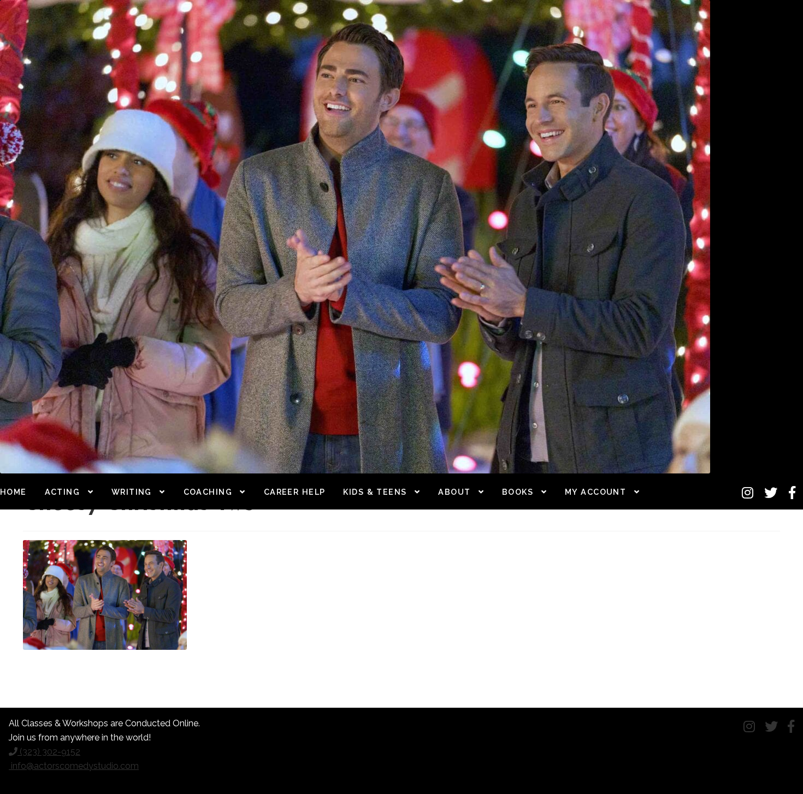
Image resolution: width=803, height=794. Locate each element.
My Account (595, 491)
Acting (62, 491)
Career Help (295, 491)
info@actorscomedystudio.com (74, 766)
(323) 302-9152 (48, 751)
